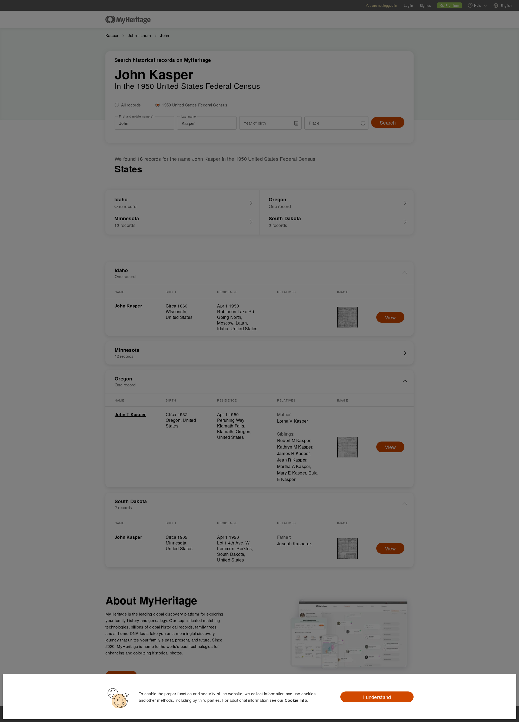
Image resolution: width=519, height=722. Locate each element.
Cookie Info (296, 700)
